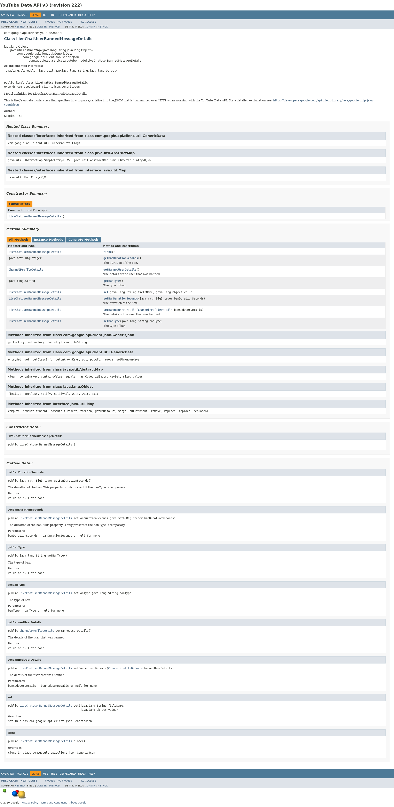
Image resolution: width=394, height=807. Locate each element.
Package (22, 15)
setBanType (111, 321)
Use (45, 15)
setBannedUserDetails (119, 309)
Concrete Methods (83, 239)
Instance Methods (48, 239)
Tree (54, 15)
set (105, 292)
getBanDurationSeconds (120, 258)
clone (107, 252)
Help (91, 15)
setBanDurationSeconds (120, 298)
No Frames (64, 21)
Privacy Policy (30, 802)
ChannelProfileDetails (26, 269)
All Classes (88, 21)
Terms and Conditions (54, 802)
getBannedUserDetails (119, 269)
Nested (20, 26)
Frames (50, 21)
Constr (42, 26)
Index (82, 15)
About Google (78, 802)
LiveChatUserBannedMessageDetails (35, 216)
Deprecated (68, 15)
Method (54, 26)
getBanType (111, 280)
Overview (7, 15)
